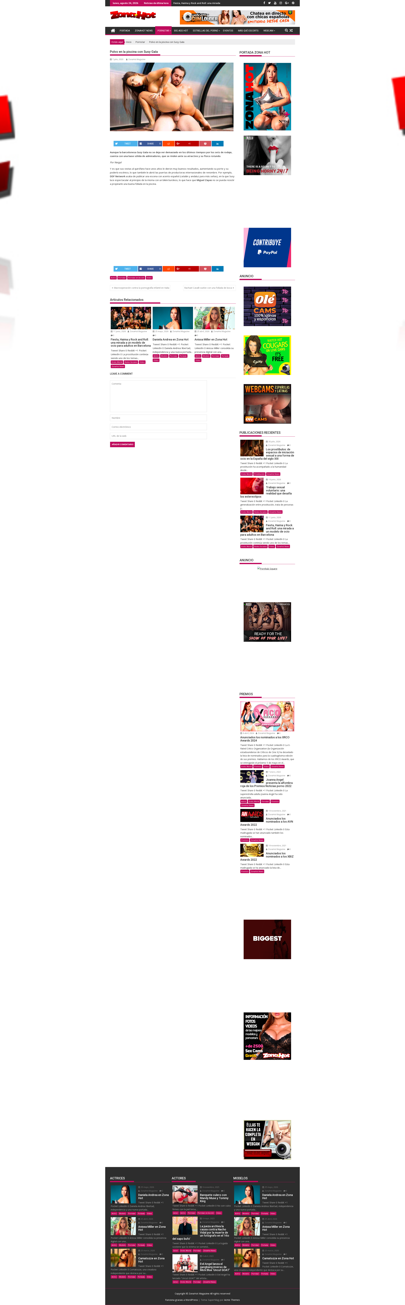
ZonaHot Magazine (136, 59)
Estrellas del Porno (205, 30)
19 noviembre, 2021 (277, 810)
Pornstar (163, 30)
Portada (125, 30)
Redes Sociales (131, 362)
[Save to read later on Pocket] (205, 143)
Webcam (268, 30)
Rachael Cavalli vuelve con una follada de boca (208, 287)
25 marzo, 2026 (147, 1250)
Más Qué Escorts (248, 30)
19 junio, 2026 (274, 479)
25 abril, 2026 (203, 331)
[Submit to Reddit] (168, 143)
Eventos (228, 30)
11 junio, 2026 (119, 331)
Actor (175, 1213)
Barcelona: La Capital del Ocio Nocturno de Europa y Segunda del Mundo (213, 3)
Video (149, 277)
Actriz (113, 277)
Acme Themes (232, 1299)
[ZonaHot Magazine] (113, 30)
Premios (257, 766)
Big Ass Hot (181, 30)
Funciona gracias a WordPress (181, 1299)
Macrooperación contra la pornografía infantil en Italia (141, 287)
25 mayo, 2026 (161, 331)
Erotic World (117, 362)
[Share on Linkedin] (218, 143)
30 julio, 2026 (274, 441)
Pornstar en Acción (136, 277)
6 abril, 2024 (248, 733)
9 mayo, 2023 (208, 1218)
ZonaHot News (144, 30)
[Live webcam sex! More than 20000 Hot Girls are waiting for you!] (267, 174)
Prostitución (259, 474)
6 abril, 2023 (208, 1256)
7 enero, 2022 (274, 772)
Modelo (164, 356)
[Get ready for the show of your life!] (267, 640)
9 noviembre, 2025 (210, 1187)
